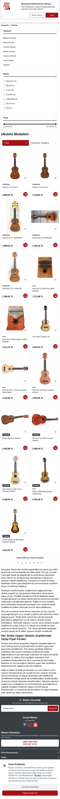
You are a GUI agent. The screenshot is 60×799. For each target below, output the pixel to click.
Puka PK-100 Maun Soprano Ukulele (43, 391)
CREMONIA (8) (12, 99)
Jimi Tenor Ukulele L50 (41, 337)
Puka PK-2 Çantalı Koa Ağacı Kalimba (43, 290)
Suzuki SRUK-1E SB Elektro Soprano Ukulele (13, 541)
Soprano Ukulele (9, 56)
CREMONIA (6, 184)
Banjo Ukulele (8, 43)
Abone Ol (53, 708)
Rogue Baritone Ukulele (11, 438)
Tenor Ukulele (8, 60)
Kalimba (6, 65)
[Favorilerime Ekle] (25, 178)
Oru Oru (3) (10, 104)
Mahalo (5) (10, 86)
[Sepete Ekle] (25, 194)
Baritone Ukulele (9, 38)
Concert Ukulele (9, 47)
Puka (34, 286)
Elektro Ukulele (9, 51)
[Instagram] (30, 725)
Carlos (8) (10, 90)
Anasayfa (5, 25)
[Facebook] (25, 725)
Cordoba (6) (10, 94)
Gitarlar (14, 25)
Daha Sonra (37, 15)
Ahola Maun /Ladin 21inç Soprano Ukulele (11, 490)
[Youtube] (35, 725)
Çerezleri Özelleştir (30, 787)
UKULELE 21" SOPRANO (12, 238)
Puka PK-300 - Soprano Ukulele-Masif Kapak (14, 391)
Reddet (37, 775)
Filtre (7, 143)
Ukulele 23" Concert (10, 187)
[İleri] (41, 563)
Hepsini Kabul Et (30, 793)
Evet (52, 15)
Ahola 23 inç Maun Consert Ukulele (42, 439)
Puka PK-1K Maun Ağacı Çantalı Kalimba (14, 340)
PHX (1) (9, 108)
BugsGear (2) (11, 81)
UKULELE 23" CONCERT (12, 289)
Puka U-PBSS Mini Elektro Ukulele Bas (42, 493)
